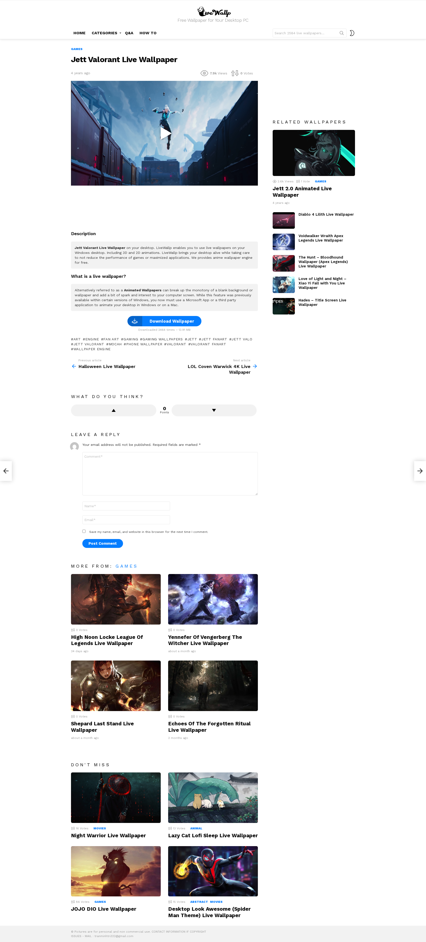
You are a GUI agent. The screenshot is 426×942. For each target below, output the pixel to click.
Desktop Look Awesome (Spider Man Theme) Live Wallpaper (209, 912)
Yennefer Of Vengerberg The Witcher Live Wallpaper (205, 640)
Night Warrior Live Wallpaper (108, 835)
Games (126, 566)
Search (342, 34)
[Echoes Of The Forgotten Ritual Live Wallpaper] (213, 686)
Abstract (199, 902)
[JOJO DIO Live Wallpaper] (116, 871)
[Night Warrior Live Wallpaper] (116, 797)
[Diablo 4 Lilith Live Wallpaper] (284, 220)
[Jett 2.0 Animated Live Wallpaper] (314, 153)
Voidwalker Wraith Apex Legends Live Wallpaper (321, 238)
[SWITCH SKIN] (352, 33)
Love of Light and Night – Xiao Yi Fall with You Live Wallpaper (322, 283)
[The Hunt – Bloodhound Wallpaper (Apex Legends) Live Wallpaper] (284, 263)
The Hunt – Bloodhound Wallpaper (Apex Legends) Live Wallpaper (323, 261)
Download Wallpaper (172, 321)
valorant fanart (208, 344)
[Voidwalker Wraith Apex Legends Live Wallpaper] (284, 242)
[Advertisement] (164, 206)
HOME (79, 33)
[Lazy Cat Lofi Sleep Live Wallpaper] (213, 797)
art (77, 339)
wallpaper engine (92, 349)
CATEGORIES (104, 33)
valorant (176, 344)
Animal (196, 828)
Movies (99, 828)
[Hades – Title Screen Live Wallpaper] (284, 306)
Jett (192, 339)
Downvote (214, 410)
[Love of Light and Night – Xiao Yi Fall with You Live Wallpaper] (284, 285)
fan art (111, 339)
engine (92, 339)
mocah (115, 344)
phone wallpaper (144, 344)
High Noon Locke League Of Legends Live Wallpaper (107, 640)
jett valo (241, 339)
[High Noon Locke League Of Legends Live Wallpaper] (116, 599)
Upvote (113, 410)
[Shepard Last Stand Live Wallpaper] (116, 686)
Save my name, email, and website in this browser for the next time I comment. (148, 532)
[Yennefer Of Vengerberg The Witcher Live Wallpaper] (213, 599)
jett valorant (88, 344)
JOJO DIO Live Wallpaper (103, 909)
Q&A (129, 33)
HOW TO (148, 33)
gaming (131, 339)
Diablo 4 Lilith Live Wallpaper (326, 214)
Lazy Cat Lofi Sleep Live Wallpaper (213, 835)
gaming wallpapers (162, 339)
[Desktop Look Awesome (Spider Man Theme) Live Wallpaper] (213, 871)
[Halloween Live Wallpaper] (6, 471)
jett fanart (214, 339)
